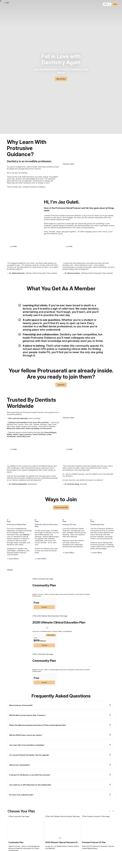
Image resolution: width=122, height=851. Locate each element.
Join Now (61, 385)
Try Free (44, 645)
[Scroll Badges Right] (112, 811)
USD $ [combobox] (106, 4)
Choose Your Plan (61, 507)
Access (44, 607)
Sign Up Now (61, 79)
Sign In (115, 4)
